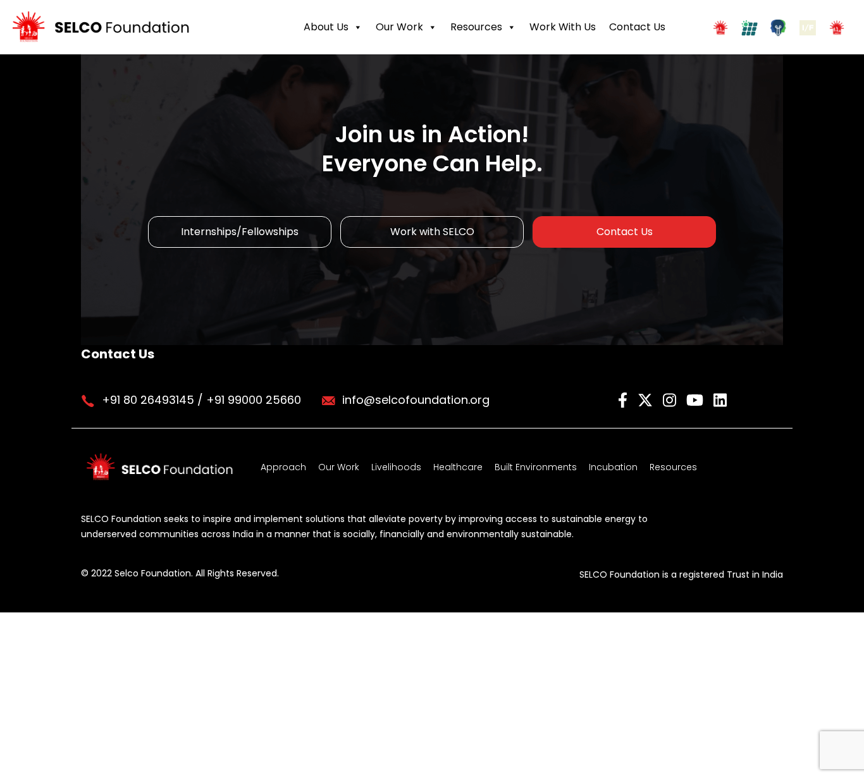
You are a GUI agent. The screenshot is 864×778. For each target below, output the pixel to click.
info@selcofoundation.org (416, 400)
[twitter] (647, 399)
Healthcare (458, 467)
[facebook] (624, 399)
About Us (326, 27)
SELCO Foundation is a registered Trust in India (681, 574)
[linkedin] (720, 399)
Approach (283, 467)
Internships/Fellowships (240, 231)
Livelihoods (396, 467)
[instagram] (671, 399)
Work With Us (562, 27)
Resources (476, 27)
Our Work (399, 27)
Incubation (613, 467)
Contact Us (637, 27)
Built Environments (536, 467)
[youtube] (696, 399)
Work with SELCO (432, 231)
